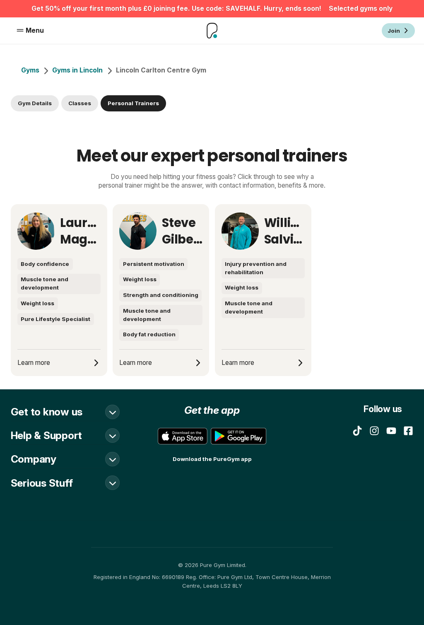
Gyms (30, 70)
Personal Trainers (133, 103)
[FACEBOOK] (408, 431)
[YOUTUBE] (391, 431)
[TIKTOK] (357, 431)
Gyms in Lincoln (77, 70)
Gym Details (35, 103)
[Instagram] (374, 431)
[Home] (212, 30)
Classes (79, 103)
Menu (35, 30)
